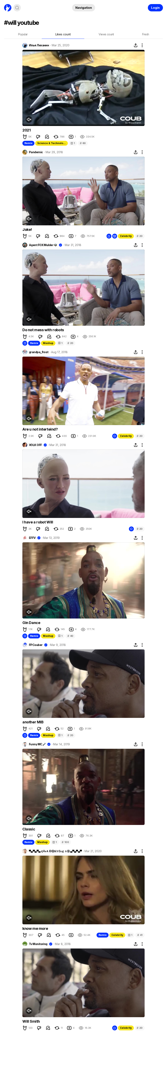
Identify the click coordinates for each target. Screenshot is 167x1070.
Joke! (27, 229)
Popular (23, 34)
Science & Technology (51, 143)
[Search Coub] (17, 7)
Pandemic (36, 152)
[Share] (135, 45)
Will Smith (31, 1021)
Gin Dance (31, 623)
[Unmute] (29, 119)
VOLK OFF (35, 445)
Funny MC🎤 (37, 744)
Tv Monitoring (38, 944)
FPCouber (36, 645)
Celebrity (126, 236)
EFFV (32, 537)
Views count (106, 34)
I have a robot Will (37, 522)
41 (140, 935)
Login (155, 8)
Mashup (48, 343)
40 (70, 636)
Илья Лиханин (39, 45)
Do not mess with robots (43, 330)
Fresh (145, 34)
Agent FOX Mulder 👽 (43, 245)
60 (83, 143)
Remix (28, 143)
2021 (26, 130)
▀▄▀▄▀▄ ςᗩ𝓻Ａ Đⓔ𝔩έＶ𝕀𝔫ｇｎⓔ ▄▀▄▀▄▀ (55, 851)
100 (65, 842)
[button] (24, 136)
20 (140, 236)
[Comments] (47, 136)
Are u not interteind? (40, 429)
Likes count (63, 34)
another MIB (33, 722)
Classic (28, 829)
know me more (35, 928)
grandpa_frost (38, 352)
